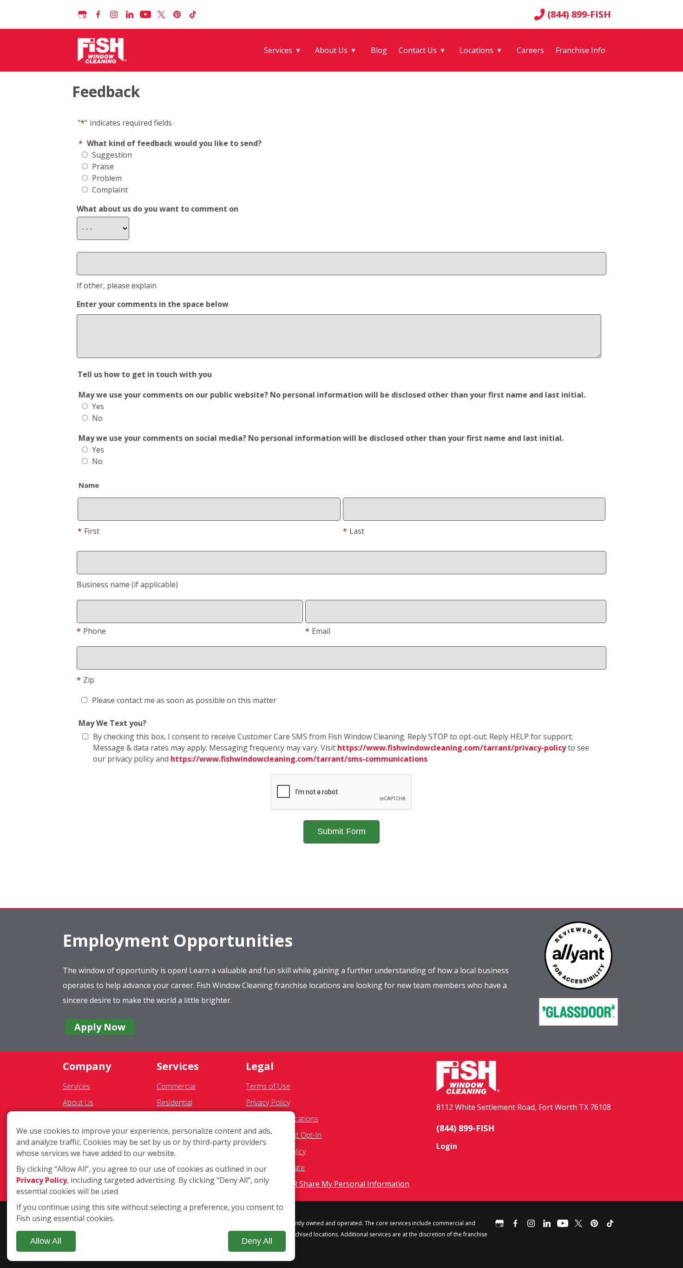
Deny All (257, 1241)
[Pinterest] (177, 14)
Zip (85, 680)
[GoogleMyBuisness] (82, 14)
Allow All (45, 1241)
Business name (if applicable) (127, 584)
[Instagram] (113, 14)
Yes (97, 406)
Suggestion (111, 155)
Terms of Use (268, 1086)
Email (317, 631)
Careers (530, 50)
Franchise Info (580, 50)
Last (353, 531)
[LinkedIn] (129, 14)
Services (278, 50)
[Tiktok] (192, 14)
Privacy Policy (268, 1102)
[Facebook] (98, 14)
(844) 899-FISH (579, 14)
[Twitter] (161, 14)
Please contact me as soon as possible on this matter (184, 700)
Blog (379, 50)
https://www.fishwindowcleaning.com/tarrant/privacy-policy (451, 748)
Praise (102, 166)
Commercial (176, 1086)
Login (446, 1146)
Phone (91, 631)
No (96, 418)
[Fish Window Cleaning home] (104, 50)
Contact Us (418, 50)
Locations (476, 50)
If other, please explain (117, 285)
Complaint (109, 190)
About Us (331, 50)
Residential (174, 1102)
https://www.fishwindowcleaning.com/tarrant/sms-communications (299, 759)
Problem (106, 178)
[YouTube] (145, 14)
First (88, 531)
